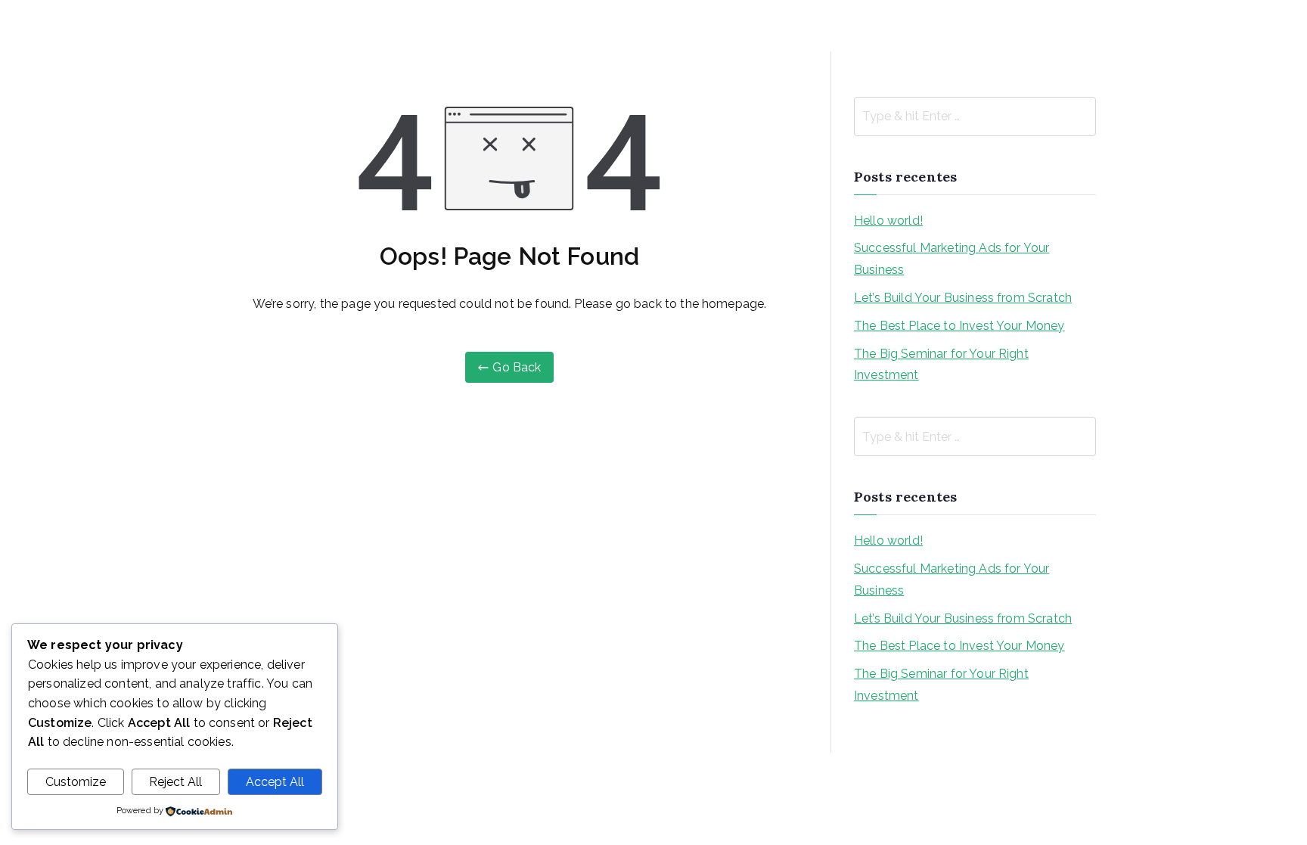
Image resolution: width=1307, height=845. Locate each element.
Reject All (175, 782)
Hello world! (888, 220)
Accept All (275, 782)
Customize (75, 782)
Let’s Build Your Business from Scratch (963, 297)
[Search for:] (975, 116)
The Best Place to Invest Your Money (959, 325)
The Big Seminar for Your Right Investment (941, 364)
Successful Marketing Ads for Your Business (951, 259)
